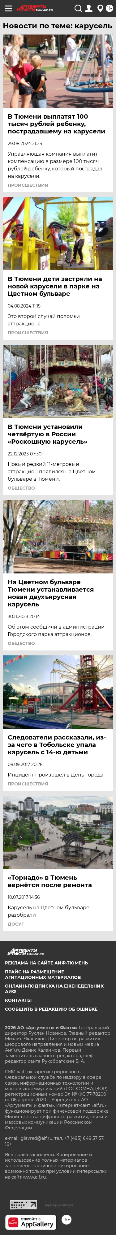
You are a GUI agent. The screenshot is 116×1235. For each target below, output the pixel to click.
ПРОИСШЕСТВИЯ (28, 185)
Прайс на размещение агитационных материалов (43, 974)
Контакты (18, 1000)
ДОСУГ (16, 924)
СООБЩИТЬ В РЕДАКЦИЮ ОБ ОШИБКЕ (51, 1009)
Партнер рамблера (58, 1205)
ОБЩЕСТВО (21, 488)
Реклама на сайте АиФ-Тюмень (46, 963)
